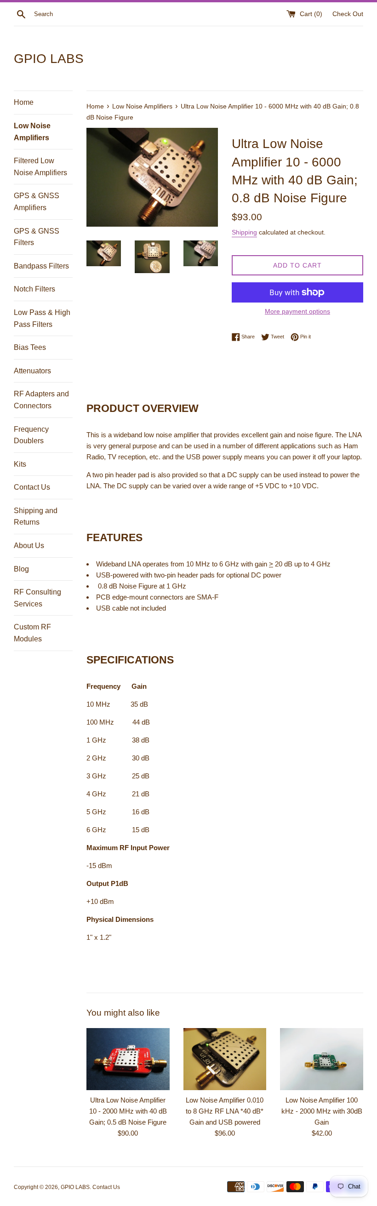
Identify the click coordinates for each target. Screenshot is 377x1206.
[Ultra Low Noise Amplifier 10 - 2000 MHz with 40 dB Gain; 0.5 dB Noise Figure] (128, 1059)
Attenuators (32, 371)
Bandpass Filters (41, 266)
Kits (20, 464)
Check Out (347, 14)
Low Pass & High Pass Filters (42, 318)
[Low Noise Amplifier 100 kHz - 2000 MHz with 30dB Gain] (321, 1059)
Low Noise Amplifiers (32, 132)
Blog (21, 569)
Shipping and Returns (35, 516)
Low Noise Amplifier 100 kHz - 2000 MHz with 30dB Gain (321, 1111)
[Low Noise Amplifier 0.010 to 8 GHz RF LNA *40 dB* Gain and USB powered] (225, 1059)
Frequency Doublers (31, 435)
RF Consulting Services (37, 598)
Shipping (244, 232)
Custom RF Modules (32, 633)
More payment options (297, 311)
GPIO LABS (49, 58)
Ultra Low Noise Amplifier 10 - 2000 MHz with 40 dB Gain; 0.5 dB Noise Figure (128, 1111)
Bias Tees (30, 347)
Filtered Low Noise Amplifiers (40, 167)
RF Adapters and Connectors (41, 400)
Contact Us (32, 487)
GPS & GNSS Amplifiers (36, 201)
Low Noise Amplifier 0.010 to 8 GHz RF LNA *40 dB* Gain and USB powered (224, 1111)
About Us (29, 545)
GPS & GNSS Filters (36, 237)
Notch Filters (34, 289)
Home (24, 102)
